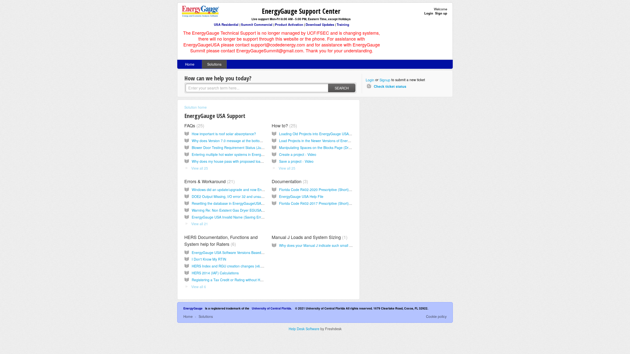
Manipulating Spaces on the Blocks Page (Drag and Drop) (324, 147)
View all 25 (199, 168)
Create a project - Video (297, 154)
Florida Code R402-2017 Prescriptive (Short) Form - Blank (324, 203)
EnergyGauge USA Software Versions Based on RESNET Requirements (248, 252)
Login (370, 79)
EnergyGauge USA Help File (301, 196)
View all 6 (198, 286)
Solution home (195, 107)
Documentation (289, 181)
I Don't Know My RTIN (209, 259)
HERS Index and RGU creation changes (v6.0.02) (230, 266)
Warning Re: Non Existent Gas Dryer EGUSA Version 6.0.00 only (242, 210)
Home (189, 64)
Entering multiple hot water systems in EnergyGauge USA (236, 154)
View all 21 (199, 223)
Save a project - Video (296, 161)
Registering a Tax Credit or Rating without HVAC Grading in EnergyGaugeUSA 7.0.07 (258, 279)
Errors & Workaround (208, 181)
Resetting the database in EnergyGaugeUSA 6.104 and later (239, 203)
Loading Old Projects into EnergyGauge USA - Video (320, 133)
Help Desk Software (304, 328)
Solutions (214, 64)
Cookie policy (436, 316)
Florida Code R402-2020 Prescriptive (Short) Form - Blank (324, 189)
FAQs (193, 125)
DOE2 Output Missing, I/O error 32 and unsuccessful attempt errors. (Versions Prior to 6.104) (264, 196)
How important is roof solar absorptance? (224, 133)
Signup (384, 79)
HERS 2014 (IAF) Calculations (215, 272)
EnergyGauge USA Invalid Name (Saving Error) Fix (231, 217)
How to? (284, 125)
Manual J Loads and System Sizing (309, 237)
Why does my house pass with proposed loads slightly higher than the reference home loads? (264, 161)
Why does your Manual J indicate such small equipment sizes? (328, 245)
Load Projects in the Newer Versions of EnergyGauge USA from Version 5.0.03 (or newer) (349, 140)
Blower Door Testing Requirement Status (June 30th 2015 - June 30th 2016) (251, 147)
